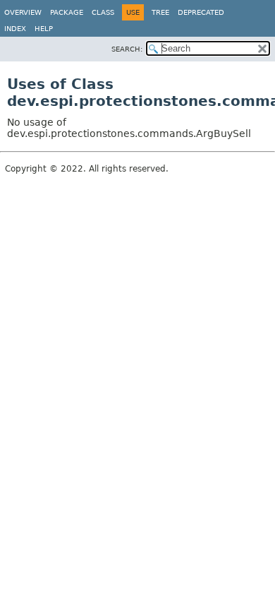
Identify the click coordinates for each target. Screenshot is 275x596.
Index (15, 28)
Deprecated (201, 12)
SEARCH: (126, 49)
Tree (160, 12)
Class (103, 12)
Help (44, 28)
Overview (23, 12)
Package (66, 12)
